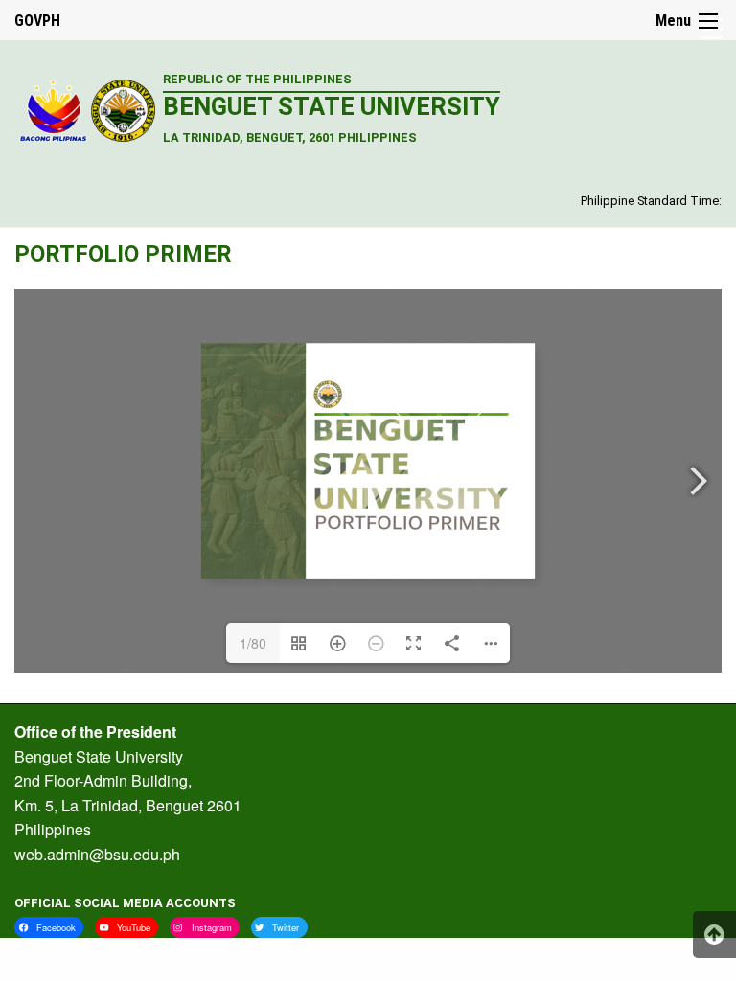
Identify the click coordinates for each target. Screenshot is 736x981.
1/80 (253, 642)
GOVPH (37, 20)
